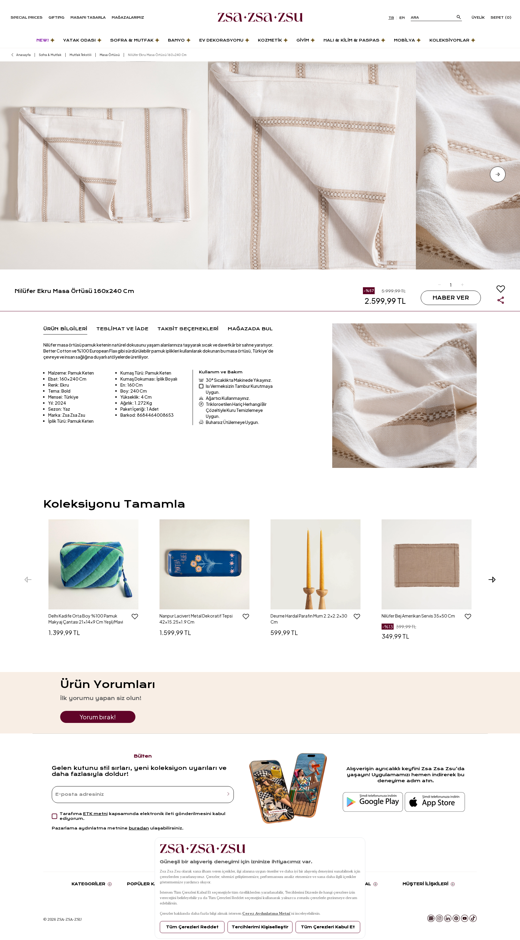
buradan (139, 828)
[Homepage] (260, 18)
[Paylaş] (500, 300)
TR (391, 18)
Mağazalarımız (128, 18)
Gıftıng (56, 18)
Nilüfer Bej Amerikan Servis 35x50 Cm (418, 615)
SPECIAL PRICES (26, 18)
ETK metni (95, 813)
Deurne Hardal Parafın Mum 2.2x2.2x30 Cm (309, 618)
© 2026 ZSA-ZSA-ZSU (62, 919)
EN (402, 18)
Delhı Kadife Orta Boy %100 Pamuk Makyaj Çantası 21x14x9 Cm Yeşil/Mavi (85, 618)
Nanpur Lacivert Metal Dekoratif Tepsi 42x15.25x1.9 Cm (196, 618)
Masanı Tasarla (88, 18)
